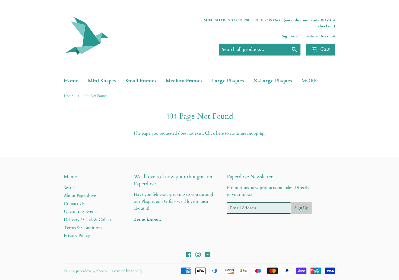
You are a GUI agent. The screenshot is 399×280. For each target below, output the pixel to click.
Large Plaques (228, 80)
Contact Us (74, 204)
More (309, 80)
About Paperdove (80, 195)
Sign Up (301, 207)
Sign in (288, 36)
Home (71, 80)
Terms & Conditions (83, 228)
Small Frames (140, 80)
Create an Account (318, 36)
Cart (324, 49)
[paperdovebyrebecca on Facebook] (189, 255)
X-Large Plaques (273, 80)
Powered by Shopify (127, 271)
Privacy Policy (77, 236)
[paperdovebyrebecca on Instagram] (198, 255)
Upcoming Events (80, 211)
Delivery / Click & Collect (88, 220)
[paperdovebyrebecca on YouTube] (207, 255)
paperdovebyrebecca (91, 271)
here (220, 133)
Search (70, 188)
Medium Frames (184, 80)
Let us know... (147, 219)
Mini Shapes (102, 80)
